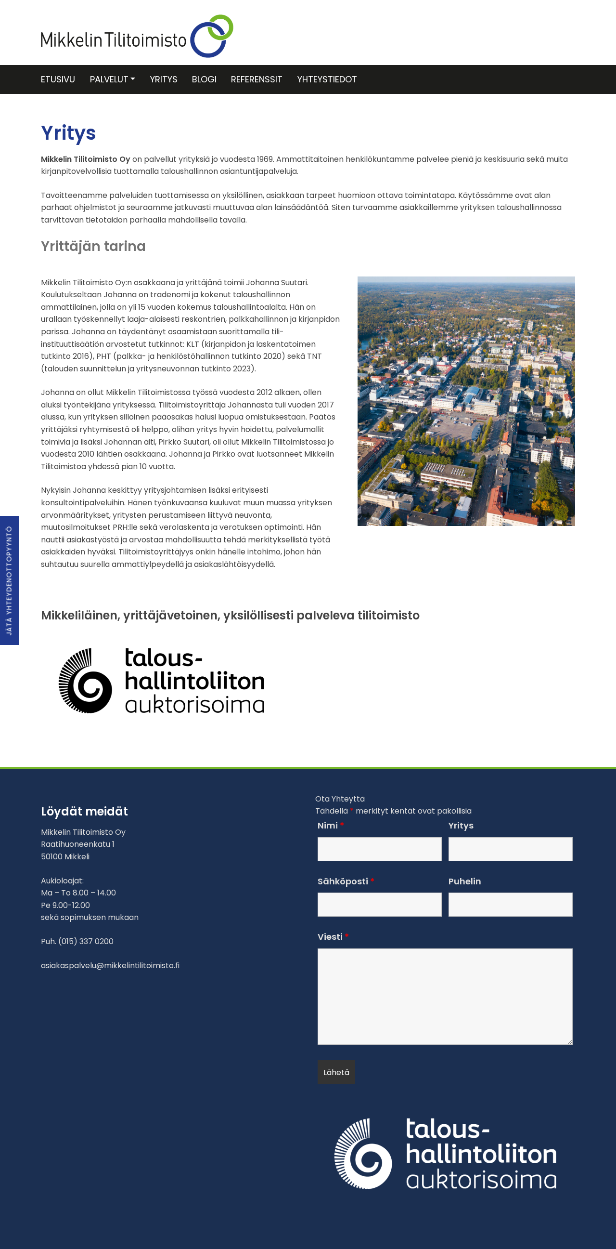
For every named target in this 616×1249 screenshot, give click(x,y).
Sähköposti (346, 881)
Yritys (164, 79)
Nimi (331, 825)
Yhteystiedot (327, 79)
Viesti (333, 937)
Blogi (204, 79)
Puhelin (465, 881)
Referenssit (256, 79)
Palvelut (109, 79)
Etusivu (58, 79)
